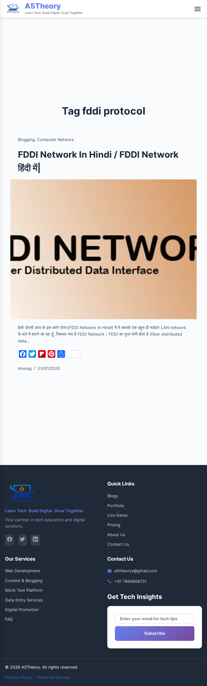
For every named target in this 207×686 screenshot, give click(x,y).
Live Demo (117, 515)
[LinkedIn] (35, 540)
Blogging (26, 139)
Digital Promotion (22, 609)
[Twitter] (22, 540)
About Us (116, 534)
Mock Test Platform (24, 590)
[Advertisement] (103, 35)
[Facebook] (9, 540)
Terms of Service (53, 677)
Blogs (112, 495)
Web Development (22, 570)
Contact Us (118, 544)
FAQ (9, 619)
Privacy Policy (18, 677)
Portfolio (115, 505)
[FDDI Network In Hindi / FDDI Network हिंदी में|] (103, 249)
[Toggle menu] (197, 9)
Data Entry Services (24, 599)
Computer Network (55, 139)
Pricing (113, 524)
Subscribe (154, 633)
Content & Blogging (23, 580)
